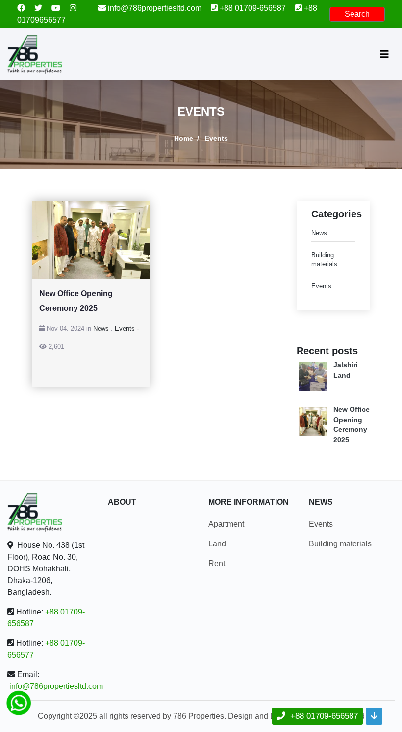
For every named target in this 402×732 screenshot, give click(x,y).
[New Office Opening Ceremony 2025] (91, 240)
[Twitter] (42, 8)
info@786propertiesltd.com (154, 8)
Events (125, 328)
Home (183, 138)
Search (357, 14)
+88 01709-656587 (253, 8)
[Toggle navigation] (384, 54)
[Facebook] (25, 8)
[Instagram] (77, 8)
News (101, 328)
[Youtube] (60, 8)
